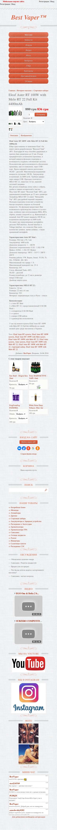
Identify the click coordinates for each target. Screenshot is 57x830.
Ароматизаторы (16, 527)
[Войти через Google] (33, 448)
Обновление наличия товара (22, 559)
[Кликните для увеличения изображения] (15, 113)
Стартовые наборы (17, 518)
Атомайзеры (15, 513)
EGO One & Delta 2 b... (27, 593)
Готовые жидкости (17, 535)
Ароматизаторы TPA (18, 529)
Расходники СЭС (16, 546)
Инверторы (14, 540)
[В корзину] (38, 387)
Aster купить (20, 342)
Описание (14, 135)
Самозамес (14, 532)
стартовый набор (18, 347)
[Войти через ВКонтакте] (19, 448)
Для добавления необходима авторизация (28, 817)
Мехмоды (13, 510)
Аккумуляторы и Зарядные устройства (25, 521)
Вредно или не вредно (20, 566)
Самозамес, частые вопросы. (22, 576)
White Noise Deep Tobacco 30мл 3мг (36, 406)
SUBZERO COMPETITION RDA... (33, 621)
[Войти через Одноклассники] (38, 448)
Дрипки (13, 515)
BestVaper (27, 353)
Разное (12, 538)
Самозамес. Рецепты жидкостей (23, 563)
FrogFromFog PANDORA (14, 406)
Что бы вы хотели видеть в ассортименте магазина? (26, 571)
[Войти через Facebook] (24, 448)
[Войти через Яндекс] (28, 448)
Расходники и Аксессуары (20, 524)
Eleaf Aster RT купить (22, 334)
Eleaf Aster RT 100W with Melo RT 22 (24, 339)
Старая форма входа (28, 454)
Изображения (26, 135)
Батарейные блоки (17, 507)
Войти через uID (28, 442)
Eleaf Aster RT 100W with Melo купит (30, 336)
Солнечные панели (17, 543)
